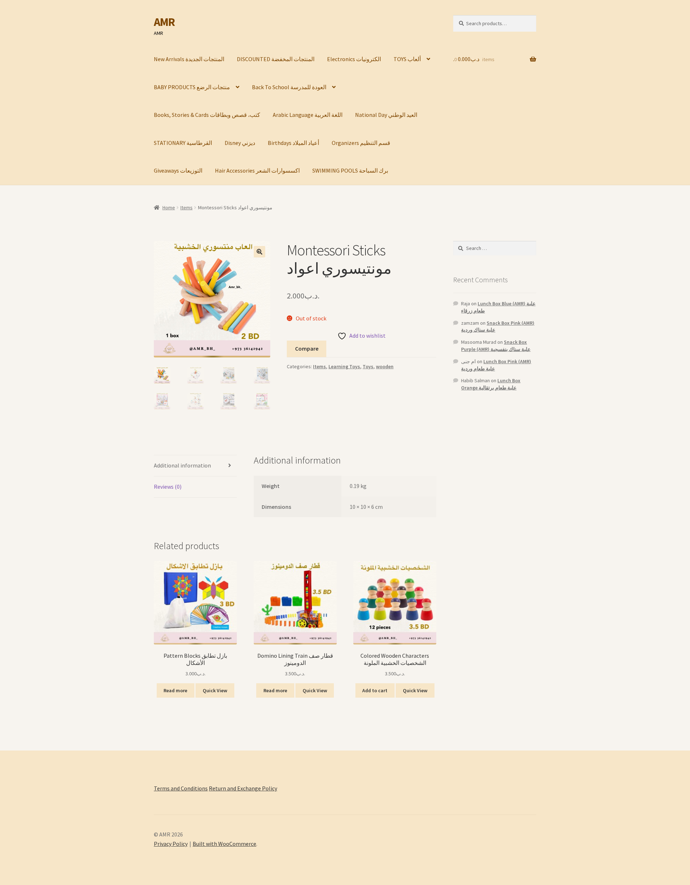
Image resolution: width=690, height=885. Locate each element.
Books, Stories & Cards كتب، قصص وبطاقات (207, 114)
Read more (175, 690)
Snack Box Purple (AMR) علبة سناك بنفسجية (495, 345)
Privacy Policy (171, 843)
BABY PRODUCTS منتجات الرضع (192, 87)
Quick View (215, 690)
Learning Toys (344, 366)
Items (186, 207)
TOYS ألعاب (407, 59)
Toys (368, 366)
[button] (259, 251)
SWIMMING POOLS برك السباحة (350, 170)
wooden (385, 366)
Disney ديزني (240, 142)
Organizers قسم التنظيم (361, 142)
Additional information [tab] (182, 465)
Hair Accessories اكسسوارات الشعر (257, 170)
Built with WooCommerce (224, 843)
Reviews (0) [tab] (167, 486)
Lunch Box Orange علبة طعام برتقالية (490, 384)
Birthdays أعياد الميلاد (293, 142)
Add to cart (374, 690)
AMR (164, 22)
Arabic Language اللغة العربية (307, 114)
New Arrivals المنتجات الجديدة (189, 59)
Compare (306, 348)
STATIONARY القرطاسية (183, 142)
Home (168, 207)
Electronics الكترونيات (354, 59)
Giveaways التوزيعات (178, 170)
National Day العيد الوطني (386, 114)
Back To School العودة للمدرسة (289, 87)
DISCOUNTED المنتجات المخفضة (275, 59)
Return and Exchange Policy (243, 788)
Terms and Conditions (181, 788)
